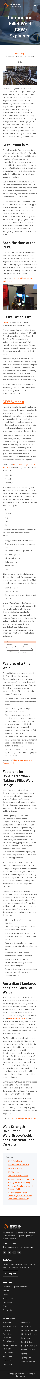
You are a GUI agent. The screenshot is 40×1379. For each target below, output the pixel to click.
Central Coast (8, 1341)
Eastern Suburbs (10, 1345)
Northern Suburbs (29, 1334)
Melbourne (7, 1364)
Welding (6, 322)
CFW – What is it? (15, 1161)
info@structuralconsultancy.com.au (19, 1247)
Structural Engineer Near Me (15, 1287)
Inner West (7, 1356)
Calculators (7, 1302)
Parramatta (26, 1338)
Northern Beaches (29, 1330)
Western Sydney (28, 1361)
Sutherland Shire (28, 1349)
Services (6, 1294)
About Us (6, 1291)
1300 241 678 (10, 1243)
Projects (6, 1306)
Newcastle (25, 1322)
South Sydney (27, 1342)
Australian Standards (17, 1018)
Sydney (24, 1353)
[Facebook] (4, 1252)
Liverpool (7, 1360)
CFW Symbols (13, 402)
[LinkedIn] (14, 1252)
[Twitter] (19, 1252)
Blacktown (7, 1322)
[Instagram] (9, 1252)
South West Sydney (29, 1346)
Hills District (8, 1352)
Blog (22, 53)
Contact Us (7, 1310)
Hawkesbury (8, 1349)
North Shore (26, 1326)
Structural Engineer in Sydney (23, 1118)
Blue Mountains (9, 1326)
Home (17, 53)
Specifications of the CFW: (18, 1164)
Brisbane (6, 1330)
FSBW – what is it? (15, 1168)
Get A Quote (10, 1273)
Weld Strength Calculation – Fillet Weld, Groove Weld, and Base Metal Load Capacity (20, 1196)
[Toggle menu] (34, 5)
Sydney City (26, 1357)
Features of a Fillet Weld (18, 1176)
